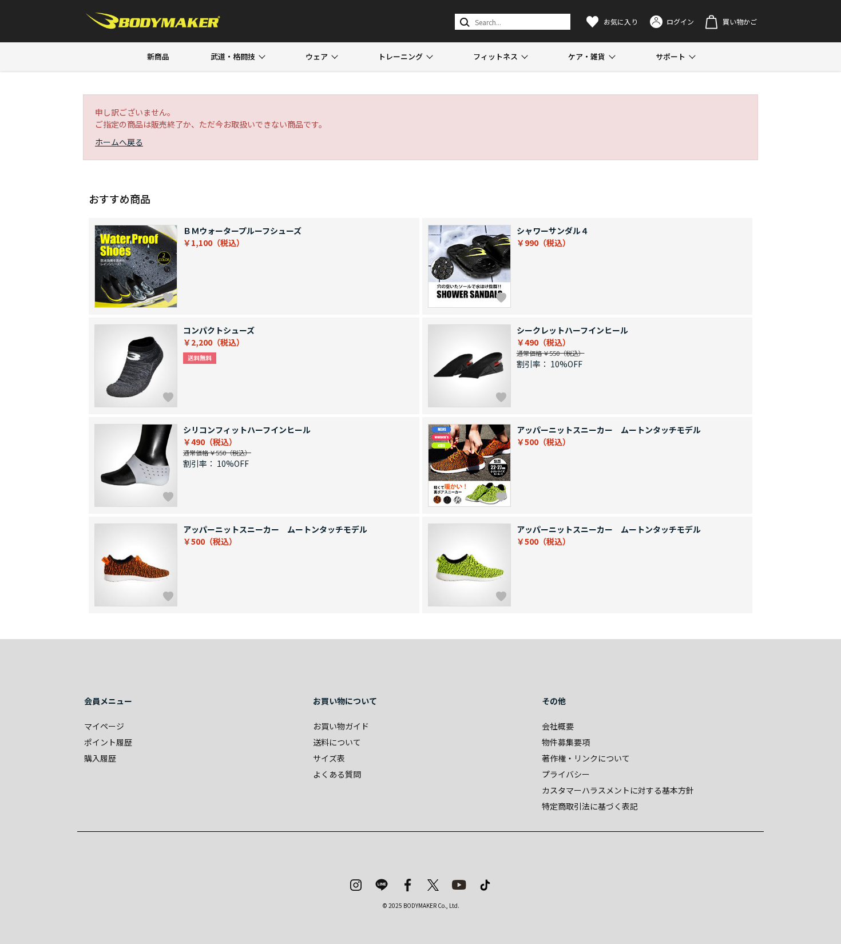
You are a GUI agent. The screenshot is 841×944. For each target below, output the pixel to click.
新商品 (158, 56)
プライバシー (566, 774)
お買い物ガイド (341, 726)
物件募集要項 (566, 742)
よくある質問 (337, 774)
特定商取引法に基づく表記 (590, 806)
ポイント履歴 (108, 742)
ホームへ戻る (119, 142)
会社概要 (558, 726)
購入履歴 (100, 758)
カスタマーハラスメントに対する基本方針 (618, 790)
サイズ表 (329, 758)
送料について (337, 742)
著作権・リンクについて (586, 758)
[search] (464, 21)
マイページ (104, 726)
